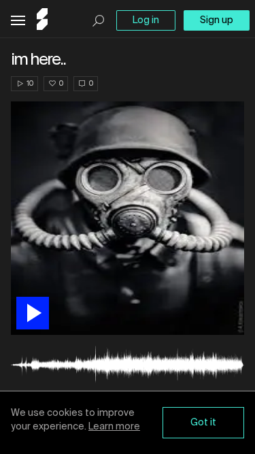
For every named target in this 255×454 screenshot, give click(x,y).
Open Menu (18, 21)
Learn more (114, 427)
